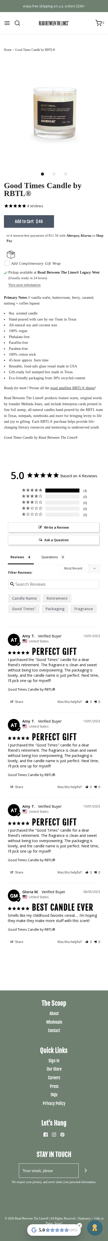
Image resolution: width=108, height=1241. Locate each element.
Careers (54, 1077)
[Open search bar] (19, 23)
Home (8, 50)
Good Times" (24, 608)
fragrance (83, 608)
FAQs (54, 1094)
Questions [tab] (49, 557)
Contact (54, 1030)
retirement (57, 598)
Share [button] (18, 702)
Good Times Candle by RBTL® (31, 689)
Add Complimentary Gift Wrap (36, 263)
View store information (24, 285)
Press (54, 1086)
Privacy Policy (54, 1103)
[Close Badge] (79, 1225)
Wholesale (54, 1022)
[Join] (86, 1170)
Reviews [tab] (17, 557)
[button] (54, 110)
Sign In (54, 1060)
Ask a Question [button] (56, 540)
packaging (55, 608)
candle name (24, 598)
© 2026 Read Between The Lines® (26, 1218)
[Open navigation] (7, 23)
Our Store (54, 1069)
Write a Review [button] (56, 527)
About (54, 1013)
